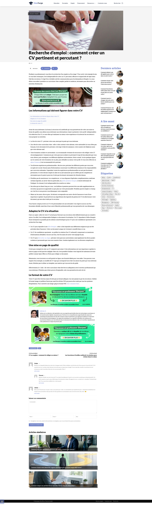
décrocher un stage (44, 238)
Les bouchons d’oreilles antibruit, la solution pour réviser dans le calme (81, 356)
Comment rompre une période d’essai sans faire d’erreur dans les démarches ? (53, 485)
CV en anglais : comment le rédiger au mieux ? (43, 355)
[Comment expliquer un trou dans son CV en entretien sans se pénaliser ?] (119, 165)
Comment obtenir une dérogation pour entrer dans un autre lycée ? (107, 74)
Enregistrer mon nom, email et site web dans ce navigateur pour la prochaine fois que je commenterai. (55, 421)
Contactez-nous (108, 501)
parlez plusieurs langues (69, 181)
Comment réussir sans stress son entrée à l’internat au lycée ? (107, 82)
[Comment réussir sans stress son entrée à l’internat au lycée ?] (119, 82)
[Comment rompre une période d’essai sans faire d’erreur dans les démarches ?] (63, 479)
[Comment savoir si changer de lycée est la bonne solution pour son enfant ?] (119, 100)
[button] (118, 3)
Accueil (32, 13)
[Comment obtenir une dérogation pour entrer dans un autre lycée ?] (119, 74)
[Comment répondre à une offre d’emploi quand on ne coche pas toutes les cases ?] (119, 155)
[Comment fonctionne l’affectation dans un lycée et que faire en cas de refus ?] (119, 90)
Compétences (33, 348)
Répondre (37, 371)
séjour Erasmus (35, 162)
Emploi (36, 13)
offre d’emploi (52, 226)
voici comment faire (73, 284)
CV (39, 348)
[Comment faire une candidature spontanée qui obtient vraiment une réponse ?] (63, 443)
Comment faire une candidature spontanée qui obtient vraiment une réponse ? (53, 449)
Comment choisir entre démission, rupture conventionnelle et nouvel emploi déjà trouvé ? (56, 467)
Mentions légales (99, 501)
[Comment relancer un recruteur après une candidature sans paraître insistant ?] (119, 146)
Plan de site (115, 501)
